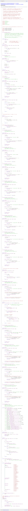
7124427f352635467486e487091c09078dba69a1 (7, 4)
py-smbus (21, 4)
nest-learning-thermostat (10, 3)
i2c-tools (17, 3)
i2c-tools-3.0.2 (18, 4)
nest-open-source (3, 3)
